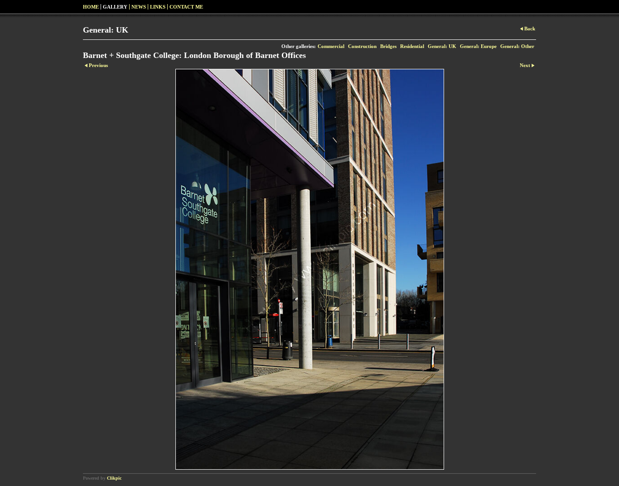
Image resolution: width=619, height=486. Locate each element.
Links (157, 7)
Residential (412, 46)
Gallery (115, 7)
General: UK (442, 46)
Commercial (331, 46)
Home (91, 7)
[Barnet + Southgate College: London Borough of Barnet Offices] (309, 269)
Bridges (388, 46)
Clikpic (114, 478)
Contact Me (186, 7)
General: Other (517, 46)
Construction (362, 46)
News (138, 7)
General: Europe (478, 46)
